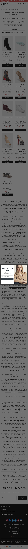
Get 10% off (7, 278)
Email (2, 274)
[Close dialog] (26, 266)
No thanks (7, 280)
